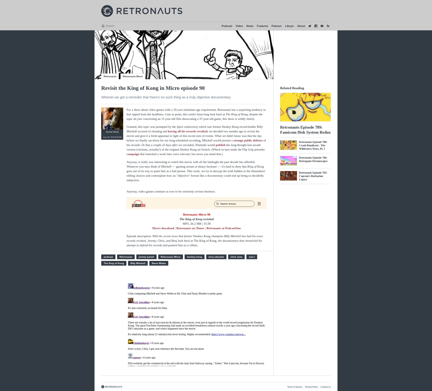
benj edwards (216, 256)
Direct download (163, 228)
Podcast (227, 26)
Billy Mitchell (137, 263)
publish (220, 145)
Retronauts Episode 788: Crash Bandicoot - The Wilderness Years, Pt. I (313, 145)
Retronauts (110, 76)
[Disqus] (197, 324)
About (301, 26)
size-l (252, 256)
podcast (108, 256)
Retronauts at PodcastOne (224, 228)
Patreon (277, 26)
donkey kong (194, 256)
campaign (133, 154)
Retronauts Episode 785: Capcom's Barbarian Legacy (313, 176)
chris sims (236, 256)
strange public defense (248, 140)
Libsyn (289, 26)
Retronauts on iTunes (190, 228)
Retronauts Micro (133, 76)
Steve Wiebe (159, 263)
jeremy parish (146, 256)
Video (239, 26)
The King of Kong (114, 263)
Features (262, 26)
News (249, 26)
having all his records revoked (187, 131)
